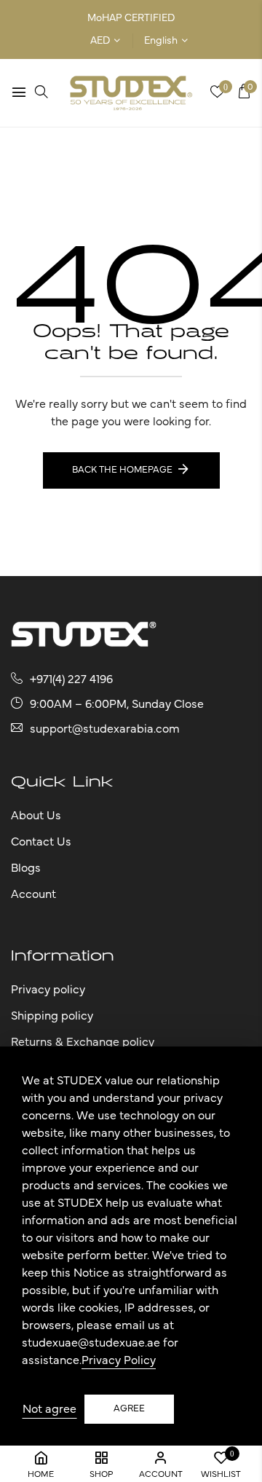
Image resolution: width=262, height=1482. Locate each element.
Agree (129, 1409)
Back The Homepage (122, 470)
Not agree (49, 1409)
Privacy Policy (119, 1360)
